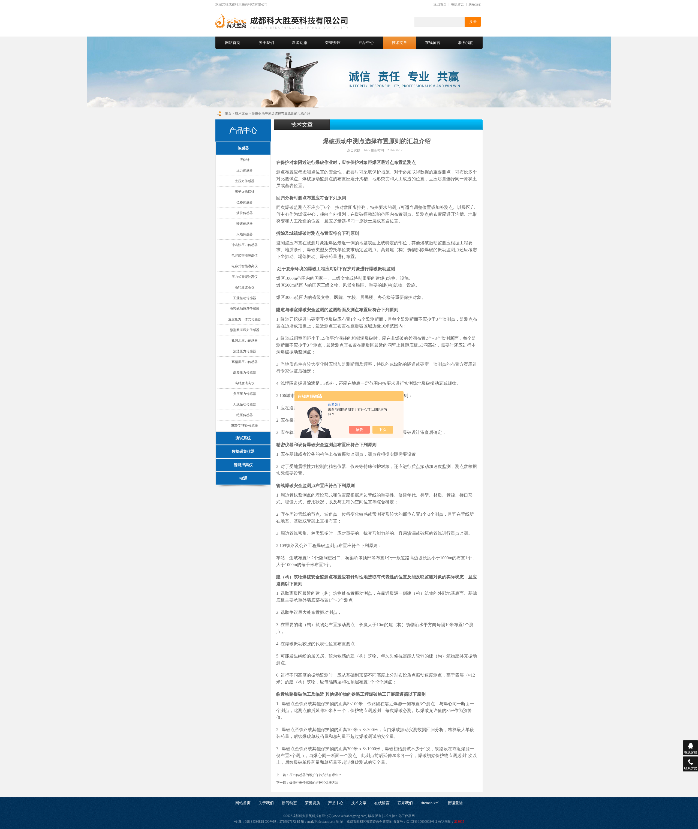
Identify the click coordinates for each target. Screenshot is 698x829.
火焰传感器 (244, 234)
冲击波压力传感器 (244, 245)
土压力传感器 (244, 181)
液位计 (244, 160)
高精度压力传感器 (244, 362)
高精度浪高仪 (244, 383)
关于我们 (266, 43)
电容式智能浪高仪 (244, 266)
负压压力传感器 (244, 394)
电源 (243, 478)
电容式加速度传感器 (244, 309)
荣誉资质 (333, 43)
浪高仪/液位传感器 (244, 426)
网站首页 (232, 43)
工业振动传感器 (244, 298)
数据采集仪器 (243, 451)
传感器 (243, 148)
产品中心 (366, 43)
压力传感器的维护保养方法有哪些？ (315, 775)
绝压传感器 (244, 415)
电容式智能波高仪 (244, 255)
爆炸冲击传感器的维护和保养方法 (313, 783)
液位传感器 (244, 213)
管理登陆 (455, 803)
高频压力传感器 (244, 372)
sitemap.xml (430, 803)
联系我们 (475, 4)
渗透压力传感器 (244, 351)
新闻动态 (299, 43)
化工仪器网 (406, 816)
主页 (228, 113)
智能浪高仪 (243, 465)
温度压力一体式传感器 (244, 319)
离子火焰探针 (244, 192)
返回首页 (440, 4)
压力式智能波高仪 (244, 277)
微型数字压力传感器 (244, 330)
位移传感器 (244, 202)
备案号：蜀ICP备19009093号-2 (415, 822)
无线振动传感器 (244, 404)
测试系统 (243, 438)
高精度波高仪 (244, 287)
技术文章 (399, 43)
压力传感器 (244, 170)
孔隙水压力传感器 (244, 341)
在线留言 (457, 4)
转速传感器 (244, 224)
